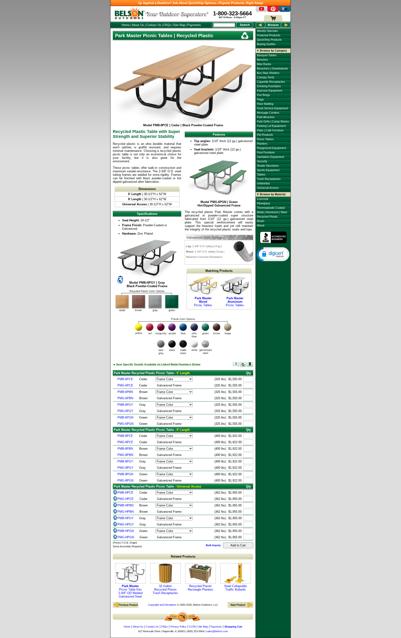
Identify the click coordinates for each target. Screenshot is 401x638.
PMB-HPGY (125, 518)
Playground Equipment (271, 148)
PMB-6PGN (125, 417)
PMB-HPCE (125, 492)
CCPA (192, 626)
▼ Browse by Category (271, 50)
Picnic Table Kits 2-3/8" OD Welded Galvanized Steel (130, 591)
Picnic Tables (203, 301)
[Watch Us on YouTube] (261, 11)
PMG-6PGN (125, 423)
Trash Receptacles (269, 179)
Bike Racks (264, 64)
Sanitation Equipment (270, 157)
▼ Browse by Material (270, 194)
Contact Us (153, 25)
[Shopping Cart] (273, 20)
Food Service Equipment (272, 108)
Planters (262, 143)
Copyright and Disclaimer (162, 604)
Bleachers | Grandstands (272, 68)
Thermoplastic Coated (271, 207)
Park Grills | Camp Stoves (273, 121)
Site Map (179, 25)
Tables (261, 174)
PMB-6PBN (125, 392)
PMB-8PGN (125, 474)
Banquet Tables (267, 55)
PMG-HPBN (125, 511)
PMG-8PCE (125, 442)
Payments (194, 25)
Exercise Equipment (269, 90)
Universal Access (267, 187)
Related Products (183, 556)
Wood (260, 225)
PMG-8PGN (125, 480)
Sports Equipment (268, 170)
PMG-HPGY (125, 524)
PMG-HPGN (125, 537)
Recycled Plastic (267, 216)
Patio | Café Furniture (270, 130)
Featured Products (268, 35)
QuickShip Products (269, 39)
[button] (273, 254)
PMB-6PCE (125, 379)
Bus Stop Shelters (268, 73)
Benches (262, 59)
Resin (260, 221)
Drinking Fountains (269, 86)
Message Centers (268, 112)
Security (262, 161)
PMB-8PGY (125, 461)
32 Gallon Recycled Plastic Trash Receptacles (165, 589)
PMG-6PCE (125, 385)
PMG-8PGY (125, 467)
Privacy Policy (178, 626)
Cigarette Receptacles (271, 81)
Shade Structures (268, 165)
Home (125, 25)
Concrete (262, 199)
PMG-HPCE (125, 499)
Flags (260, 99)
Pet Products (265, 134)
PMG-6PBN (125, 398)
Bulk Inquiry (213, 545)
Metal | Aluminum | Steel (272, 212)
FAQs (167, 25)
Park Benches (266, 117)
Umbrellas (263, 183)
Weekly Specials (267, 31)
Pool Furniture (266, 152)
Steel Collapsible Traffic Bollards (235, 587)
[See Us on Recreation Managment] (285, 11)
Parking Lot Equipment (271, 126)
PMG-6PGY (125, 411)
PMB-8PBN (125, 448)
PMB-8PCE (125, 436)
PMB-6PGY (125, 404)
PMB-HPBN (125, 505)
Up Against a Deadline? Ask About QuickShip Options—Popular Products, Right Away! (200, 3)
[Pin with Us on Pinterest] (273, 11)
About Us (138, 25)
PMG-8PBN (125, 455)
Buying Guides (266, 44)
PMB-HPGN (125, 531)
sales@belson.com (217, 631)
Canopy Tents (265, 77)
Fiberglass (263, 203)
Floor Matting (265, 104)
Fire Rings (263, 95)
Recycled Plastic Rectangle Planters (200, 587)
